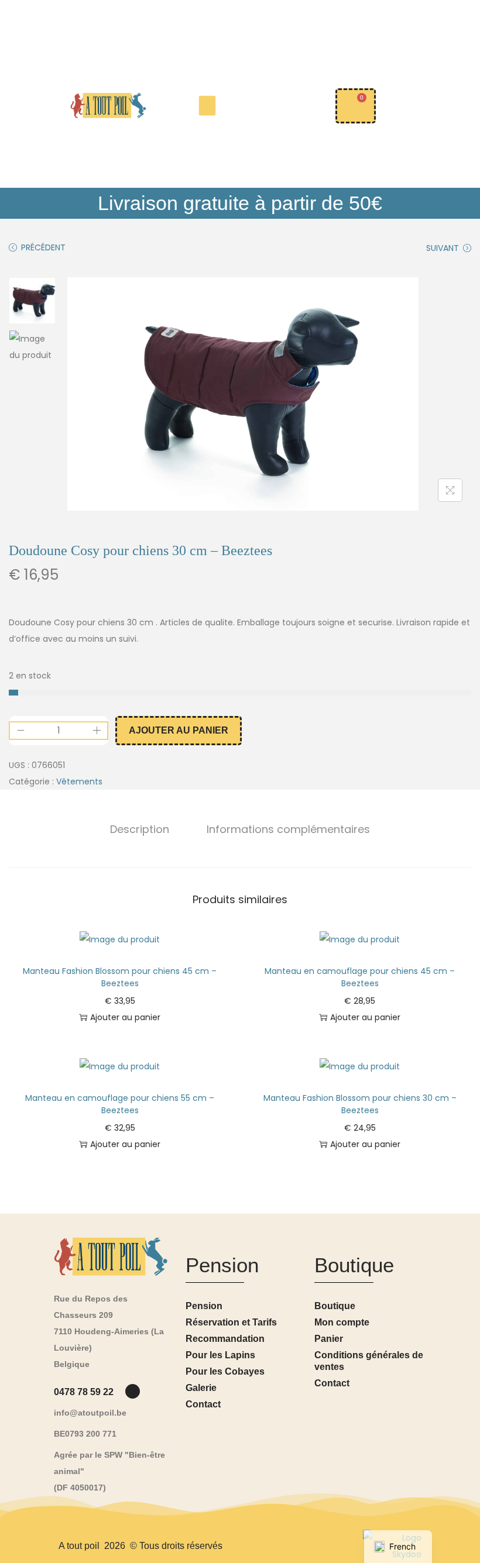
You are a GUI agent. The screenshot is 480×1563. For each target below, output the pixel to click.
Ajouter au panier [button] (125, 1017)
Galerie (201, 1388)
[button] (207, 106)
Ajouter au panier (178, 730)
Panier (328, 1339)
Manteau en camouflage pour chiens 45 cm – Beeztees (360, 977)
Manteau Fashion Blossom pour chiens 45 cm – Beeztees (120, 977)
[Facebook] (132, 1391)
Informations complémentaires (288, 829)
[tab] (139, 829)
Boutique (334, 1306)
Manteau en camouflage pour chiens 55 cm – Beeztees (119, 1104)
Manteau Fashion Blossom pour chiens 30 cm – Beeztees (360, 1104)
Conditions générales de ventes (368, 1361)
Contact (203, 1404)
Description (139, 829)
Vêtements (79, 781)
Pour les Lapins (220, 1355)
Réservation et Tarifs (231, 1322)
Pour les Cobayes (225, 1371)
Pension (204, 1306)
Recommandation (225, 1339)
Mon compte (341, 1322)
